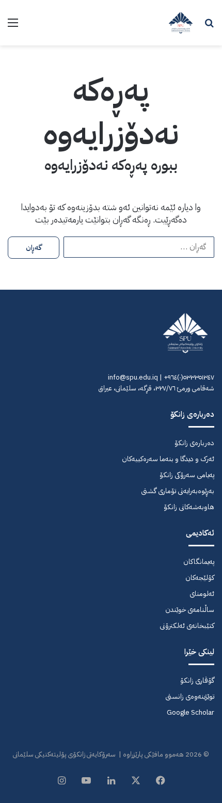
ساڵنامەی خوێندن (189, 609)
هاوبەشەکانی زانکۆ (189, 506)
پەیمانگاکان (198, 561)
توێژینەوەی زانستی (189, 696)
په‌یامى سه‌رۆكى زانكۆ (187, 474)
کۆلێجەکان (199, 577)
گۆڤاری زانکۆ (197, 680)
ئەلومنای (201, 593)
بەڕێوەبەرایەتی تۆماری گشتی (177, 490)
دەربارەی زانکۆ (194, 442)
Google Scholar (190, 712)
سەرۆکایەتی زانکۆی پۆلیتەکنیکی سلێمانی (64, 754)
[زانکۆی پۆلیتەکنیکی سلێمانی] (180, 22)
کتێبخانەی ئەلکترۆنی (187, 625)
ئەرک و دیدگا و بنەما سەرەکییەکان (168, 458)
